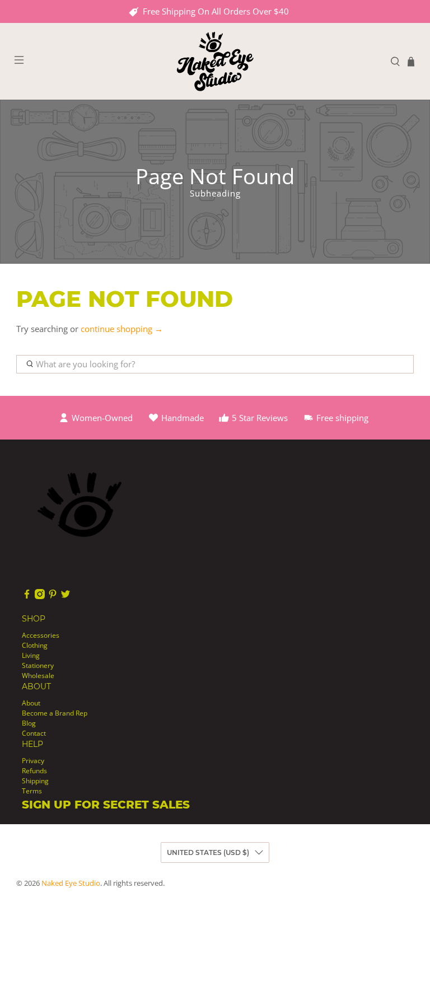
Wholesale (38, 675)
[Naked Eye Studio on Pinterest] (53, 596)
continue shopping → (122, 328)
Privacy (33, 760)
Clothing (35, 645)
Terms (32, 791)
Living (31, 655)
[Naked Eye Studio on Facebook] (27, 596)
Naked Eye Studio (70, 883)
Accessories (40, 635)
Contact (34, 733)
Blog (29, 723)
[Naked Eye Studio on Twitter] (65, 596)
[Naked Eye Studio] (215, 61)
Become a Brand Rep (54, 713)
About (31, 703)
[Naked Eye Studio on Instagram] (40, 596)
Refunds (34, 770)
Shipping (35, 781)
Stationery (38, 665)
